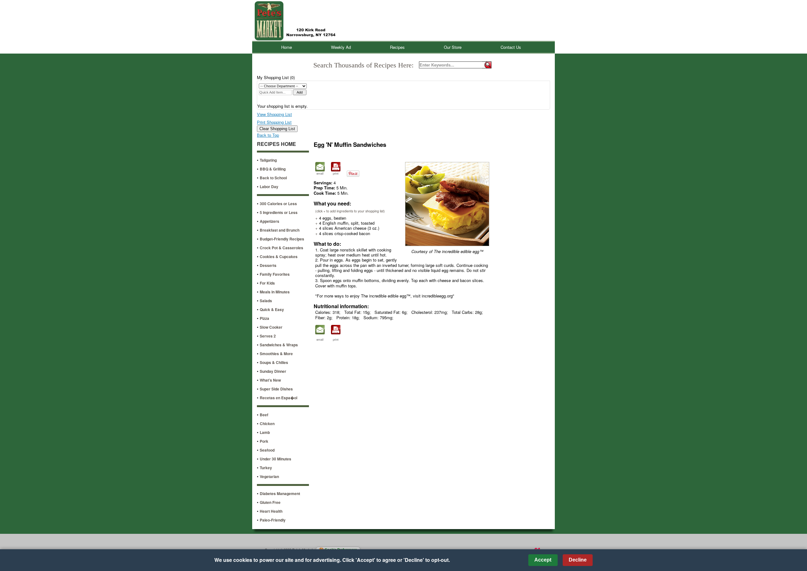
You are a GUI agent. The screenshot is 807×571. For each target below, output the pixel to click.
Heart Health (271, 511)
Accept (542, 559)
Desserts (268, 265)
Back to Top (268, 135)
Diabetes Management (280, 493)
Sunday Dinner (273, 371)
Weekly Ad (341, 47)
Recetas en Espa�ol (278, 398)
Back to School (273, 178)
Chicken (267, 423)
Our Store (453, 47)
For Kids (267, 283)
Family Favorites (275, 274)
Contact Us (511, 47)
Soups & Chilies (274, 362)
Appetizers (269, 221)
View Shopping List (274, 114)
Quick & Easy (272, 309)
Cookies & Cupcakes (279, 256)
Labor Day (269, 186)
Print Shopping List (274, 122)
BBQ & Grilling (273, 169)
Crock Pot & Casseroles (281, 248)
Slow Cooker (271, 327)
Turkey (266, 467)
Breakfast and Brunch (279, 230)
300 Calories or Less (278, 203)
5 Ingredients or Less (279, 212)
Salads (266, 300)
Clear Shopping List (277, 128)
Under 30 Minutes (275, 459)
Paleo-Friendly (273, 520)
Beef (264, 415)
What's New (270, 380)
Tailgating (268, 160)
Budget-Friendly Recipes (282, 239)
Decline (578, 559)
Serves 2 (268, 336)
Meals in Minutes (275, 292)
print (336, 173)
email (319, 173)
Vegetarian (269, 476)
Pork (264, 441)
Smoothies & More (276, 353)
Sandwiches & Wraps (279, 345)
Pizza (264, 318)
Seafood (267, 450)
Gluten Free (270, 502)
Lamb (265, 432)
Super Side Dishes (276, 389)
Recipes (397, 47)
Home (286, 47)
